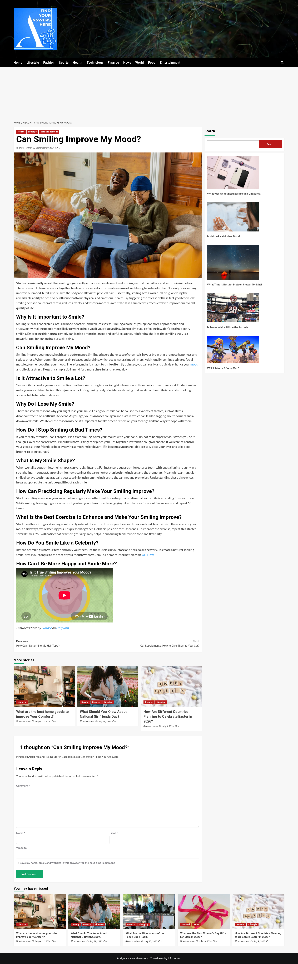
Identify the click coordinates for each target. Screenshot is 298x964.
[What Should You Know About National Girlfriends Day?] (107, 686)
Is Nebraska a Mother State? (223, 236)
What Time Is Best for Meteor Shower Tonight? (234, 284)
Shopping (143, 924)
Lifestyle (33, 62)
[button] (282, 63)
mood (194, 364)
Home (18, 62)
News (127, 62)
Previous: (38, 643)
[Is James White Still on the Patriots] (233, 309)
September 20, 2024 (45, 147)
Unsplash (62, 628)
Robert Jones (25, 721)
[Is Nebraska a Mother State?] (233, 218)
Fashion (48, 62)
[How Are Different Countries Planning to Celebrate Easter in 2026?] (171, 686)
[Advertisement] (149, 93)
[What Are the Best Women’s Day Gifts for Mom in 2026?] (204, 911)
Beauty (84, 702)
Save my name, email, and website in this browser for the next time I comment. (67, 862)
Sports (63, 62)
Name (20, 832)
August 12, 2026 (43, 721)
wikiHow (148, 555)
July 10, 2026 (205, 941)
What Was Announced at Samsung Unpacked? (234, 193)
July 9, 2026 (168, 726)
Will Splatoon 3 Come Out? (223, 368)
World (139, 62)
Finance (113, 62)
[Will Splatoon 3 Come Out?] (233, 351)
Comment (23, 785)
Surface (46, 628)
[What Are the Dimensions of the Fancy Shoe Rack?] (149, 911)
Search (210, 131)
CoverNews (157, 958)
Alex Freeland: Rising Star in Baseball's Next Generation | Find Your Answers (73, 756)
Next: (169, 643)
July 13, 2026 (150, 941)
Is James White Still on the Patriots (227, 327)
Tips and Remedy (49, 132)
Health (77, 62)
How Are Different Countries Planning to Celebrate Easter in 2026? (167, 716)
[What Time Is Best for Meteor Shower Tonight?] (233, 263)
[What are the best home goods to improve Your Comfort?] (44, 686)
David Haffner (25, 147)
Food (152, 62)
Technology (95, 62)
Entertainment (170, 62)
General (96, 702)
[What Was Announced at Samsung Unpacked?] (233, 173)
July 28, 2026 (104, 721)
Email (114, 832)
